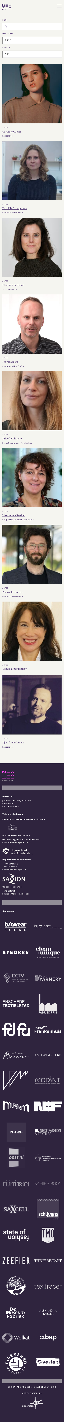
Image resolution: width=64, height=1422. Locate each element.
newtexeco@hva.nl (17, 869)
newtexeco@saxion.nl (18, 894)
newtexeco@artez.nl (18, 842)
